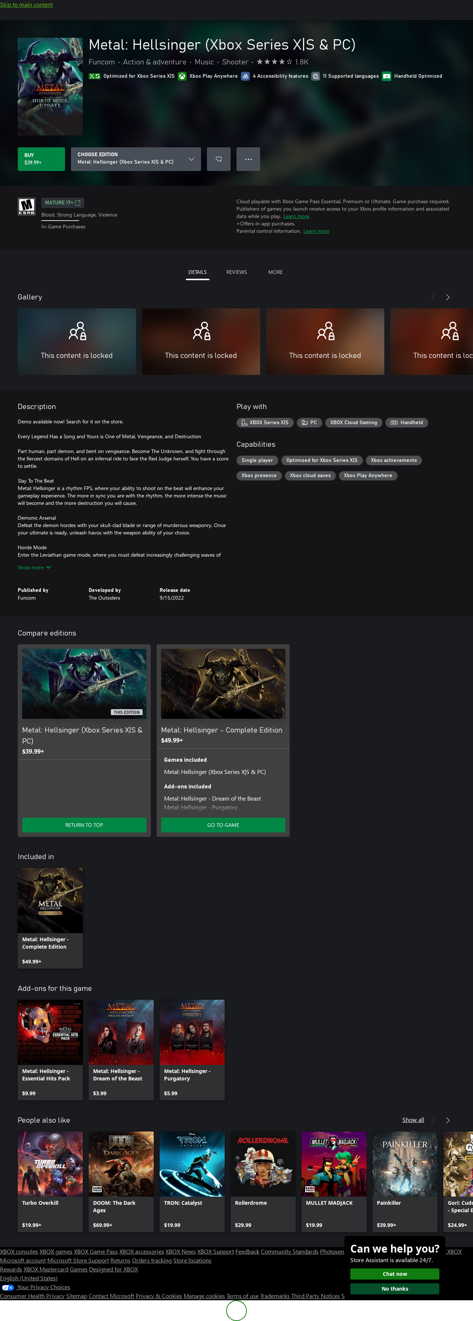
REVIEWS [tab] (237, 271)
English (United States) (29, 1278)
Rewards (11, 1269)
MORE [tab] (275, 271)
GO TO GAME (223, 824)
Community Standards (290, 1251)
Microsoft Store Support (78, 1260)
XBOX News (181, 1251)
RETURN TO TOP (84, 824)
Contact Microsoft (111, 1296)
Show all (413, 1119)
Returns (120, 1260)
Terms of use (243, 1296)
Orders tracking (152, 1260)
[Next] (447, 297)
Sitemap (76, 1296)
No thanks (395, 1288)
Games (79, 1269)
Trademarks (275, 1296)
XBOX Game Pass (96, 1251)
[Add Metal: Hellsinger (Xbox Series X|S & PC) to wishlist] (219, 159)
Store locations (192, 1260)
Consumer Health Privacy (32, 1296)
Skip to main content (26, 4)
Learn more (296, 215)
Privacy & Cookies (159, 1296)
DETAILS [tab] (197, 271)
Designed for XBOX (113, 1269)
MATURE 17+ (59, 202)
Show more (30, 567)
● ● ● (248, 159)
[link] (50, 918)
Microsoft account (23, 1260)
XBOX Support (215, 1251)
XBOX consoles (19, 1251)
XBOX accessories (141, 1251)
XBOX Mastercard (46, 1269)
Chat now (395, 1273)
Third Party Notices (315, 1296)
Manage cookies (204, 1296)
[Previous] (433, 297)
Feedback (247, 1251)
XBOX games (56, 1251)
